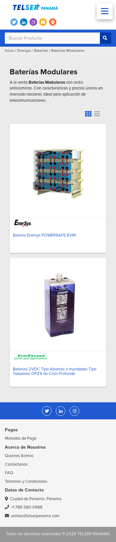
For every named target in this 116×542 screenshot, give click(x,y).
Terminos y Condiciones (26, 481)
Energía (24, 50)
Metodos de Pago (20, 438)
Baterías (41, 50)
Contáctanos (16, 464)
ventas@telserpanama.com (35, 516)
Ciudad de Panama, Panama (36, 498)
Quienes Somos (19, 455)
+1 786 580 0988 (27, 507)
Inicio (9, 50)
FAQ (9, 472)
